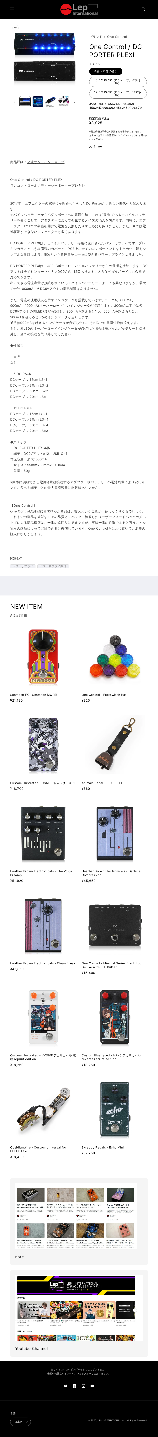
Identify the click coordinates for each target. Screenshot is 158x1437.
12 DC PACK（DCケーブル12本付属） (118, 94)
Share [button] (98, 146)
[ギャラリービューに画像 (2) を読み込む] (38, 101)
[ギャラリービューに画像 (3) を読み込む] (50, 101)
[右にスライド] (75, 101)
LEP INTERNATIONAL (109, 1420)
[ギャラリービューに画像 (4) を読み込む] (63, 101)
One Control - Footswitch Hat (104, 695)
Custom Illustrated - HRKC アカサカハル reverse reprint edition (111, 1057)
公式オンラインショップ (46, 162)
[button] (12, 9)
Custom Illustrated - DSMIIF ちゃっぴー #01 (42, 783)
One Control (117, 37)
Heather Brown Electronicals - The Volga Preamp (41, 873)
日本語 (18, 1421)
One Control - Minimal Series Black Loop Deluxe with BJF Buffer (112, 965)
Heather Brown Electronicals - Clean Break (43, 963)
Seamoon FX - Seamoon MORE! (33, 695)
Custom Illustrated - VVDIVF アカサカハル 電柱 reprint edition (43, 1057)
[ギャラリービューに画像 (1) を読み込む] (25, 101)
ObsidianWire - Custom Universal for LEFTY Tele (38, 1149)
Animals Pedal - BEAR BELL (102, 783)
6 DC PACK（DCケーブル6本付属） (118, 82)
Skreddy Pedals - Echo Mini (103, 1147)
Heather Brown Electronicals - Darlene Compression (111, 873)
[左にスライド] (14, 101)
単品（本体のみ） (105, 71)
